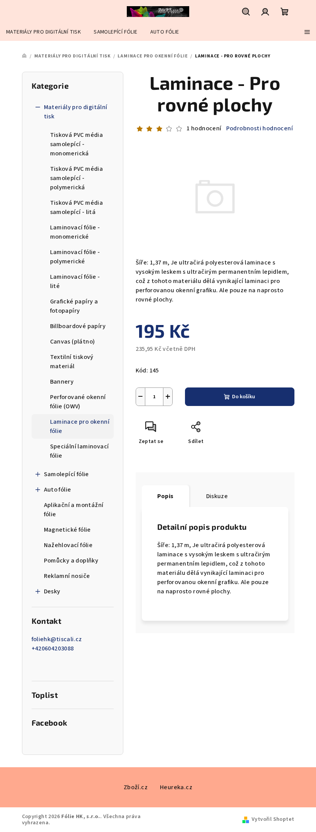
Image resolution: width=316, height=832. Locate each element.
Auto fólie (57, 489)
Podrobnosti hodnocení (259, 128)
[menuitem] (43, 32)
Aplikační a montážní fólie (74, 510)
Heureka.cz (176, 787)
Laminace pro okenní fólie (80, 426)
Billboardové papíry (78, 326)
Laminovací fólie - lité (75, 281)
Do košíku (243, 397)
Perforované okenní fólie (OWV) (78, 402)
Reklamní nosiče (67, 576)
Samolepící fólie (66, 474)
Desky (52, 591)
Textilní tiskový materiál (72, 362)
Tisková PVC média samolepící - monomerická (76, 144)
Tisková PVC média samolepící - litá (76, 207)
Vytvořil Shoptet (273, 819)
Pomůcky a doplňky (71, 560)
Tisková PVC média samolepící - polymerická (76, 178)
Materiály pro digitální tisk (76, 112)
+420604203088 (53, 648)
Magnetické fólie (67, 529)
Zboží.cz (136, 787)
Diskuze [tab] (217, 496)
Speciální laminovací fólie (79, 451)
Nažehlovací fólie (68, 545)
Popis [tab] (165, 496)
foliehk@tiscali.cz (57, 639)
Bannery (62, 381)
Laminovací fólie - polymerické (75, 257)
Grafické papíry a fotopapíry (74, 306)
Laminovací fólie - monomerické (75, 232)
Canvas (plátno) (72, 341)
